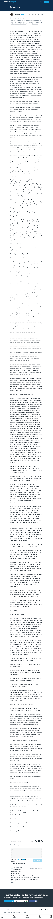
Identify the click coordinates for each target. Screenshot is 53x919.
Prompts (14, 917)
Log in (46, 1)
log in (23, 859)
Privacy (13, 912)
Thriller (21, 17)
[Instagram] (41, 909)
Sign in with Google (20, 901)
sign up (18, 859)
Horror (17, 17)
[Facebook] (46, 909)
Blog (51, 917)
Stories (39, 917)
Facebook (32, 901)
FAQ (5, 912)
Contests (27, 917)
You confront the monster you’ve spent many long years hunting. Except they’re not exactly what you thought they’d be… (26, 22)
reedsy (10, 2)
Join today (8, 901)
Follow (22, 14)
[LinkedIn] (43, 909)
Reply (12, 882)
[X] (39, 909)
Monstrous (35, 24)
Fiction (12, 17)
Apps (18, 1)
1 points (17, 867)
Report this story (14, 845)
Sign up (40, 1)
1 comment (39, 14)
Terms (8, 912)
